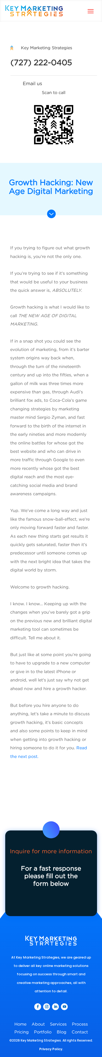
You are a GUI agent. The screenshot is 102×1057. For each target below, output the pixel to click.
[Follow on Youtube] (64, 1006)
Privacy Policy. (51, 1049)
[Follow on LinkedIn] (55, 1006)
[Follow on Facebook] (37, 1006)
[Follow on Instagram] (46, 1006)
